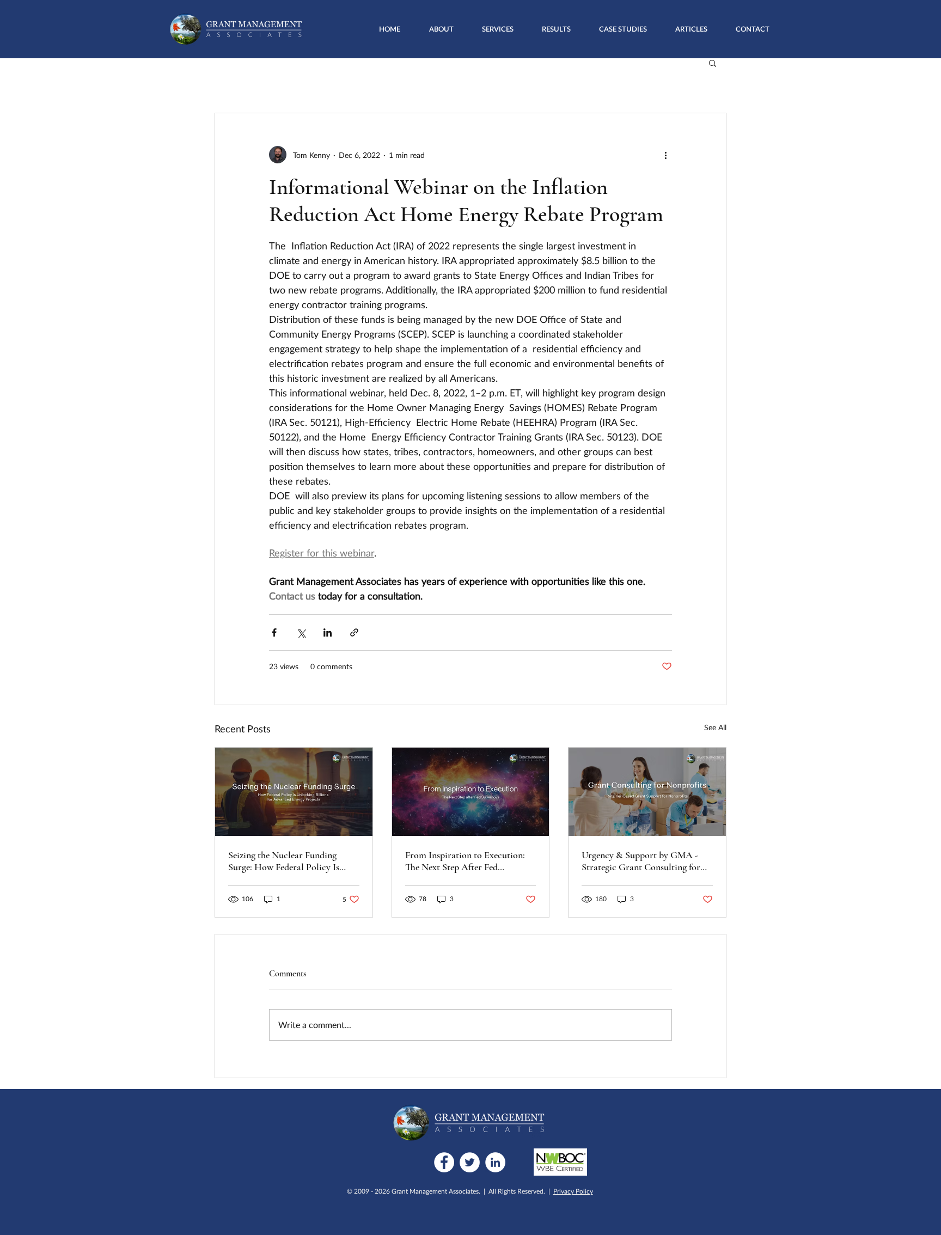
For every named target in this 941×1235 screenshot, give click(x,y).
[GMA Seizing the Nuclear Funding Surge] (293, 792)
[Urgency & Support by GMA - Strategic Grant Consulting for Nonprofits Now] (647, 792)
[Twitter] (470, 1162)
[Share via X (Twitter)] (301, 632)
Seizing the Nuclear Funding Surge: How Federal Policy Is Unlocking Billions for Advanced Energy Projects (291, 861)
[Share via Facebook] (274, 632)
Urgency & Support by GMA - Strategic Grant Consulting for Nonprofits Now (641, 861)
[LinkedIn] (495, 1162)
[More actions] (665, 154)
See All (715, 727)
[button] (498, 28)
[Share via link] (354, 632)
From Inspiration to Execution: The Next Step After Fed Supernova (465, 861)
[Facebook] (444, 1162)
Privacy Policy (573, 1191)
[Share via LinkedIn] (327, 632)
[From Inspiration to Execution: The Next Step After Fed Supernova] (470, 792)
